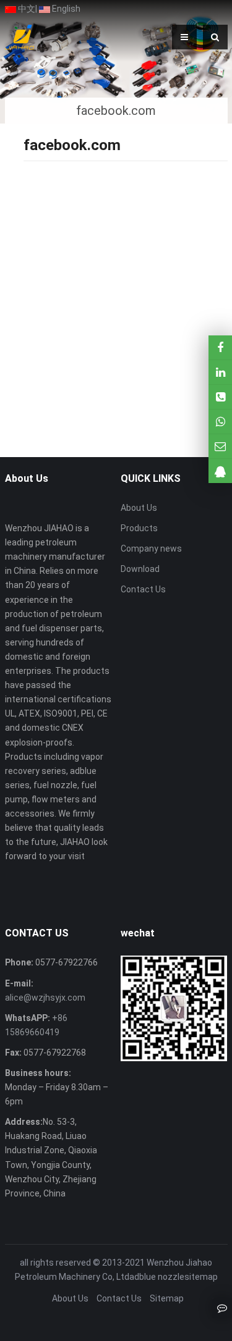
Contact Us (143, 589)
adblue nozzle (156, 1277)
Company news (151, 548)
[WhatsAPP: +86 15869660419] (220, 422)
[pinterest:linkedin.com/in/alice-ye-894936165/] (220, 372)
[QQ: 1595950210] (220, 471)
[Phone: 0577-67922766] (220, 397)
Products (139, 528)
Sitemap (167, 1298)
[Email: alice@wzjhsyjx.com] (220, 446)
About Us (139, 508)
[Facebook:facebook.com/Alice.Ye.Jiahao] (220, 347)
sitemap (201, 1277)
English (65, 9)
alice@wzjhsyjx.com (45, 998)
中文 (25, 9)
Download (140, 569)
